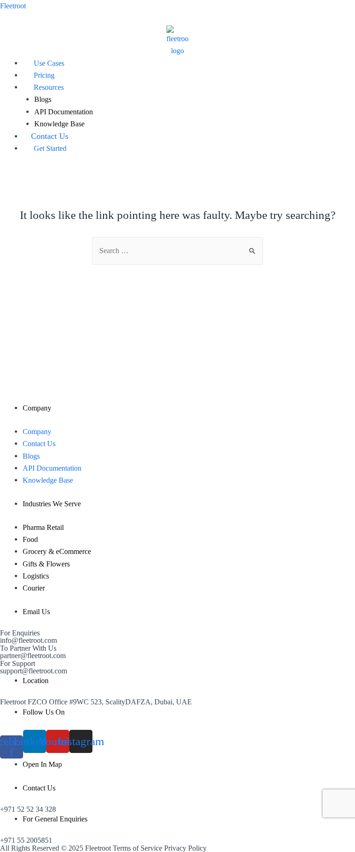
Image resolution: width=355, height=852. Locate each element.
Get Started (50, 148)
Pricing (44, 75)
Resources (49, 87)
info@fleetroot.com (28, 640)
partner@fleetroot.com (33, 655)
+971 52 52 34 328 (28, 809)
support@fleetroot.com (33, 670)
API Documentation (63, 111)
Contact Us (49, 136)
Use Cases (49, 63)
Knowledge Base (59, 123)
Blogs (42, 99)
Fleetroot (13, 5)
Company (37, 431)
